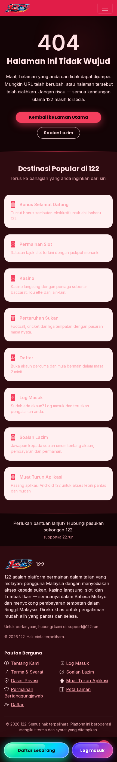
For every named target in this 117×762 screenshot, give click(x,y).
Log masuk (92, 750)
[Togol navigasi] (105, 8)
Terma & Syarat (27, 672)
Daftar (17, 704)
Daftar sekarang (36, 750)
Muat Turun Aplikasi (87, 680)
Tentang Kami (25, 663)
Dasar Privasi (24, 680)
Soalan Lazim (58, 133)
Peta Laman (78, 689)
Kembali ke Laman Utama (58, 117)
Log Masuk (77, 663)
